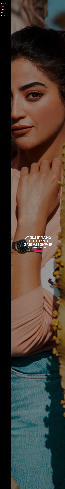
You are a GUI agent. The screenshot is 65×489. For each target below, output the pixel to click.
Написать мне (38, 251)
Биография (3, 9)
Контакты (2, 12)
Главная (2, 6)
